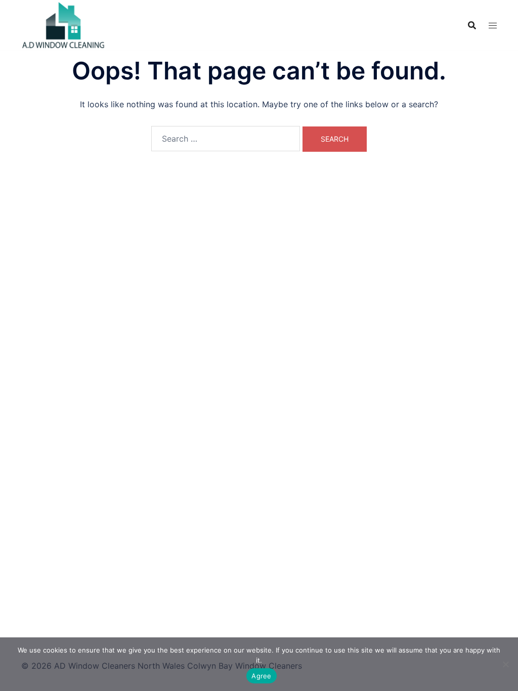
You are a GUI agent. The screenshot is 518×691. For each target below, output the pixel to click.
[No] (505, 664)
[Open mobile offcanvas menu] (493, 25)
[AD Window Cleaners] (63, 24)
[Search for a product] (472, 25)
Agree (261, 676)
